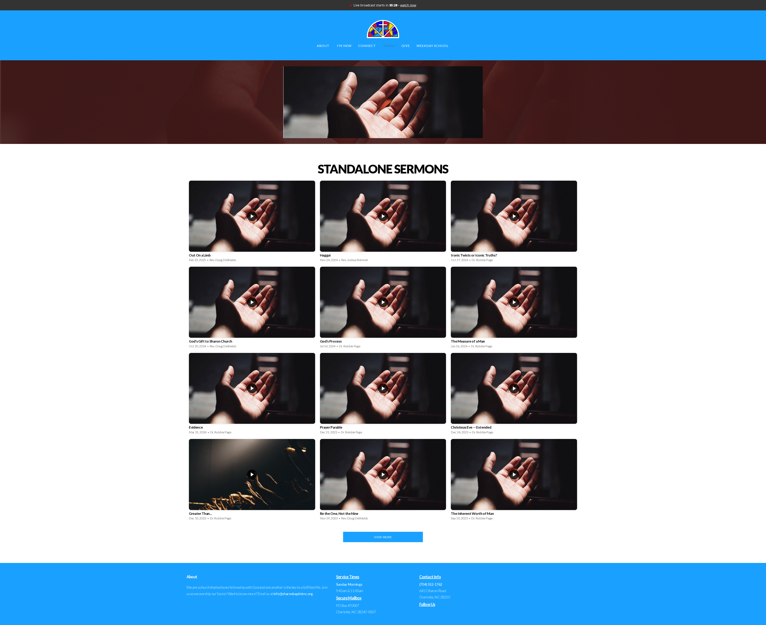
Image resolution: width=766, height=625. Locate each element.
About (323, 46)
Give (406, 46)
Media (389, 46)
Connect (367, 46)
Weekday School (433, 46)
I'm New (344, 46)
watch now (408, 5)
